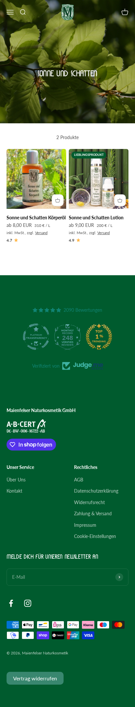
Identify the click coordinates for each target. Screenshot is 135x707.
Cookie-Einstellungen (95, 536)
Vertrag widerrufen (35, 678)
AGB (78, 479)
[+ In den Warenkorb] (58, 200)
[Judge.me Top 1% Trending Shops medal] (99, 337)
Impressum (85, 525)
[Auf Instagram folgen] (27, 603)
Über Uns (16, 479)
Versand (41, 233)
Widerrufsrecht (89, 502)
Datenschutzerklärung (96, 491)
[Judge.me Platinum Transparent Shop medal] (36, 337)
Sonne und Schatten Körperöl (36, 217)
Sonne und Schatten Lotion (96, 217)
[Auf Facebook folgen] (11, 603)
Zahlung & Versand (93, 513)
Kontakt (14, 491)
